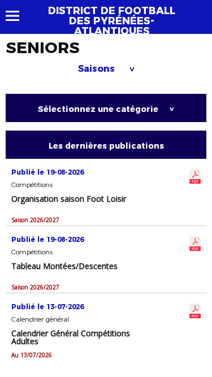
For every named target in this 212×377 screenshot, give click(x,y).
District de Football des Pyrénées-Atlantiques (111, 21)
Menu (18, 16)
